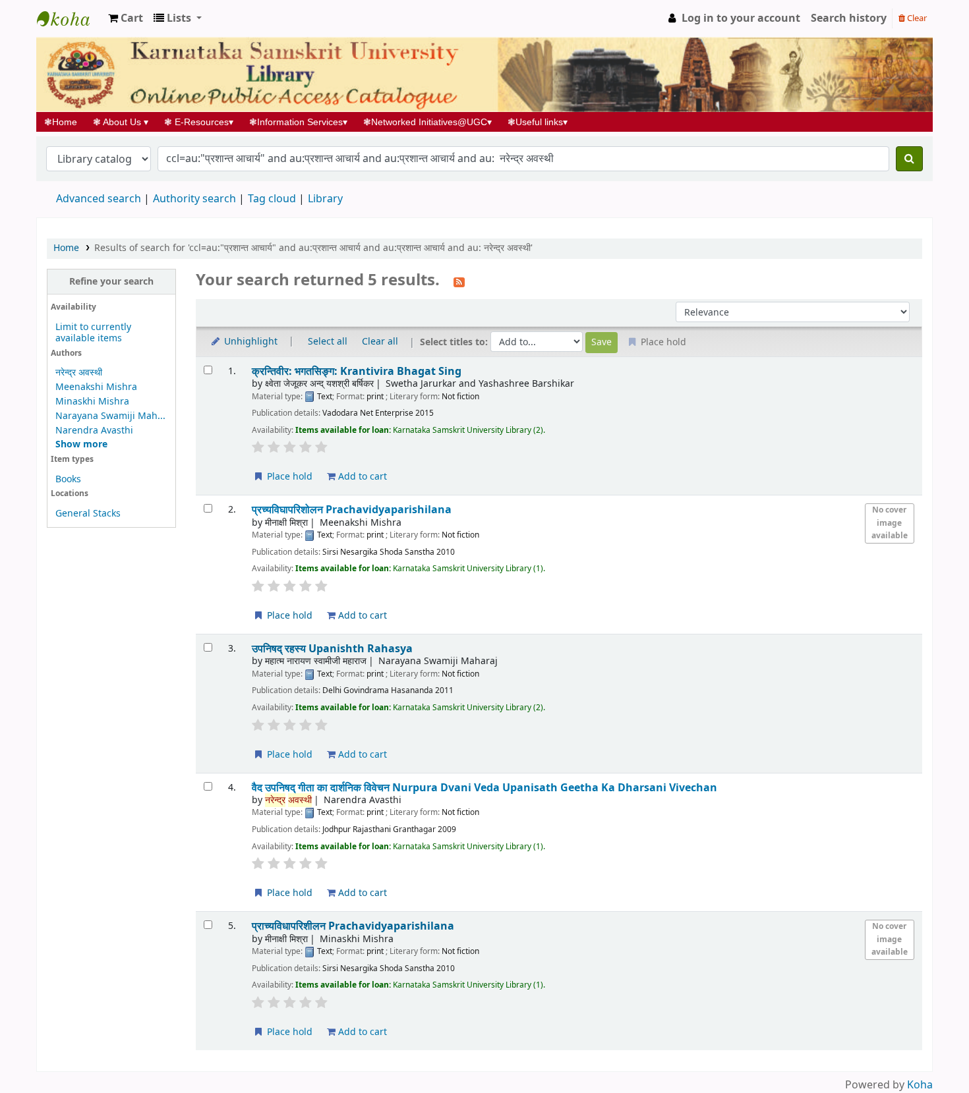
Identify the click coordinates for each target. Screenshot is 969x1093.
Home (64, 122)
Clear (916, 18)
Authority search (194, 199)
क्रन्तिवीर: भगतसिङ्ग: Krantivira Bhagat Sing (356, 371)
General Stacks (88, 513)
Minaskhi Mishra (92, 401)
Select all (327, 342)
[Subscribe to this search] (459, 281)
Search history (849, 18)
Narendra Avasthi (94, 430)
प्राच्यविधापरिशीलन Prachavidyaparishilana (353, 926)
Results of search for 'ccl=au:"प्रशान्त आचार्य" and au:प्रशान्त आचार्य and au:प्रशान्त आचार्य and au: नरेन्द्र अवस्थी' (313, 248)
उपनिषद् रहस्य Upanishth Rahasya (332, 648)
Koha (920, 1085)
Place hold (288, 477)
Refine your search (111, 282)
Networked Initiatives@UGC (427, 122)
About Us (120, 122)
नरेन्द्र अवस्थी (78, 372)
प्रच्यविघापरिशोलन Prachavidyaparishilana (352, 509)
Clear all (380, 342)
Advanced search (98, 199)
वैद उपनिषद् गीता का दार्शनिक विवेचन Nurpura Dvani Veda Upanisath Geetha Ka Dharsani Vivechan (484, 787)
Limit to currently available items (93, 332)
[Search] (909, 158)
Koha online (70, 18)
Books (68, 479)
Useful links (538, 122)
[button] (125, 18)
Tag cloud (272, 199)
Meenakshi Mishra (96, 387)
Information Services (298, 122)
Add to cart (361, 477)
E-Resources (198, 122)
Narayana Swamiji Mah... (110, 416)
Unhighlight (249, 342)
